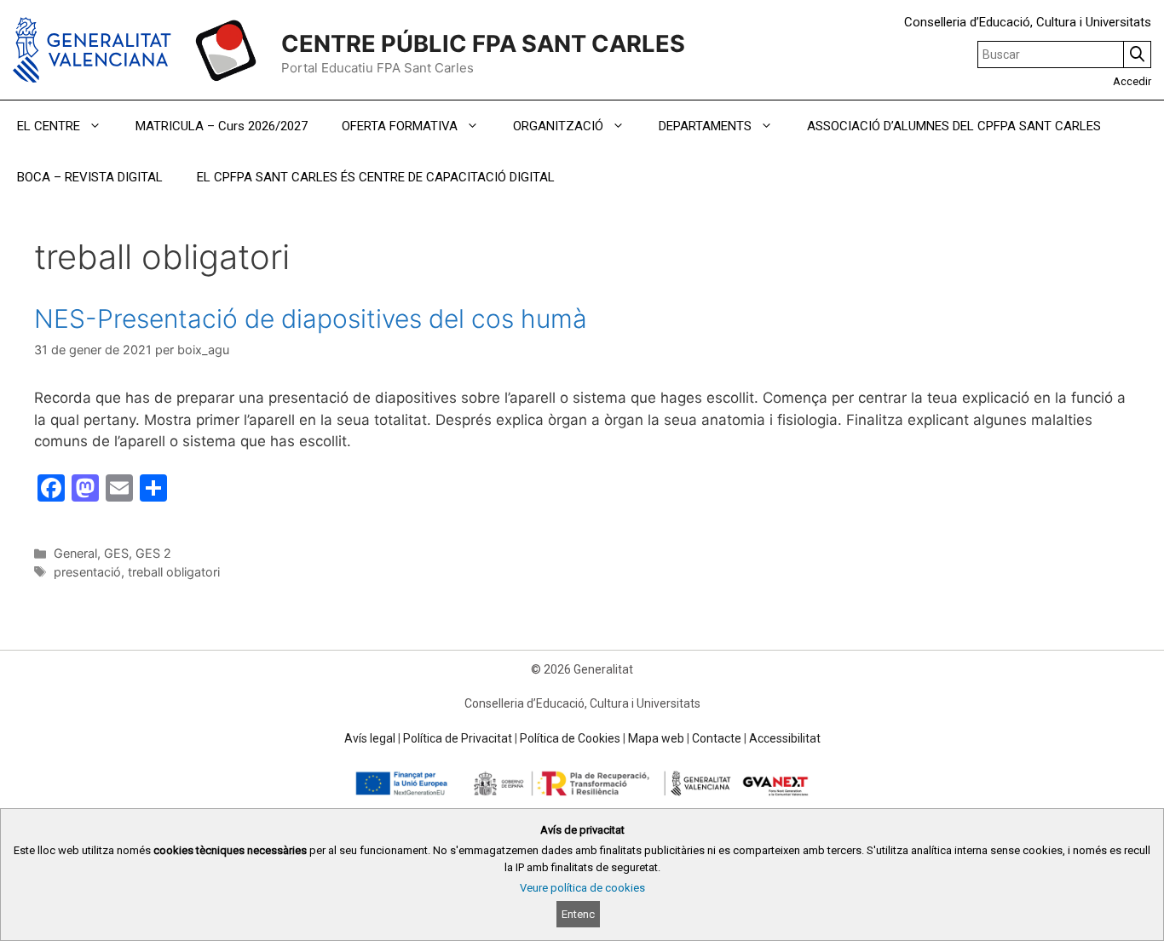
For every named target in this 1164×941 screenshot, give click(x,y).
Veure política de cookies (582, 887)
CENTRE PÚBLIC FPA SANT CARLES (483, 44)
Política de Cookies (570, 738)
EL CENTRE (48, 126)
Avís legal (369, 738)
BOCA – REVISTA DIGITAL (90, 177)
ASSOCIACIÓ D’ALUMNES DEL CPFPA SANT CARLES (954, 126)
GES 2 (153, 553)
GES (116, 553)
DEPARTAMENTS (705, 126)
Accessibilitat (785, 738)
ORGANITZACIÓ (558, 126)
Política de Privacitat (457, 738)
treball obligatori (174, 572)
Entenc (578, 914)
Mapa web (656, 738)
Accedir (1132, 81)
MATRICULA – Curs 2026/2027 (221, 126)
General (75, 553)
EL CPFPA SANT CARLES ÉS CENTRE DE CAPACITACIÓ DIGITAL (376, 177)
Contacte (716, 738)
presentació (87, 572)
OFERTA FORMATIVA (400, 126)
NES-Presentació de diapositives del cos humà (310, 318)
